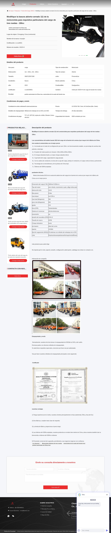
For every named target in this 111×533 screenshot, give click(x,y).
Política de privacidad (9, 531)
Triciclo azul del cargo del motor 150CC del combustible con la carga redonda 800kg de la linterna (18, 223)
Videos (42, 4)
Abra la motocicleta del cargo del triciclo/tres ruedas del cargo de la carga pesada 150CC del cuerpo (16, 189)
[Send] (107, 530)
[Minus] (107, 495)
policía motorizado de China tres (41, 445)
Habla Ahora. (18, 56)
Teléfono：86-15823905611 (16, 507)
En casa (11, 10)
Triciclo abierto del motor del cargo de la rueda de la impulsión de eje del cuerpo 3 (17, 257)
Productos (33, 4)
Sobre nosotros (53, 4)
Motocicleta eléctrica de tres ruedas (52, 443)
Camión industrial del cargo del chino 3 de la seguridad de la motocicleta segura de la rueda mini (18, 155)
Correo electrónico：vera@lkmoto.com (19, 510)
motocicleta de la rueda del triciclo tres (74, 443)
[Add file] (79, 530)
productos (17, 10)
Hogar (24, 4)
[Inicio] (13, 4)
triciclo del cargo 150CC (27, 10)
